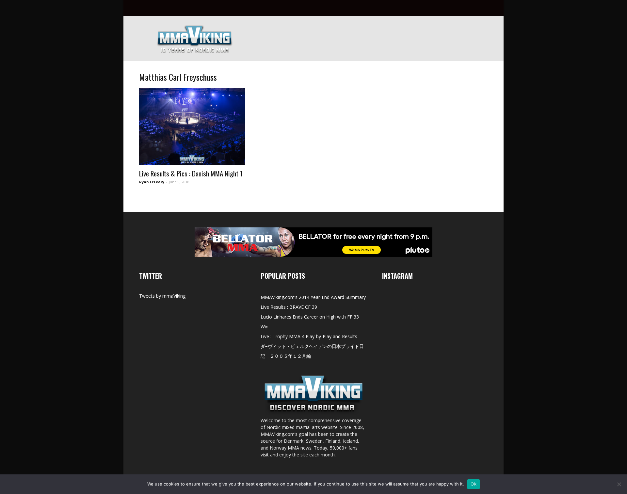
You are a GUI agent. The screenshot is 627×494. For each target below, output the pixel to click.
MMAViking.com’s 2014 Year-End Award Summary (313, 297)
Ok (473, 483)
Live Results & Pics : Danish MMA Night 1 (191, 173)
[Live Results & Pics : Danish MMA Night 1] (192, 126)
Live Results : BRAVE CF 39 (289, 307)
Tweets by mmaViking (162, 296)
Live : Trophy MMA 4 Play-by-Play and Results (309, 336)
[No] (619, 484)
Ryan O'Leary (151, 181)
